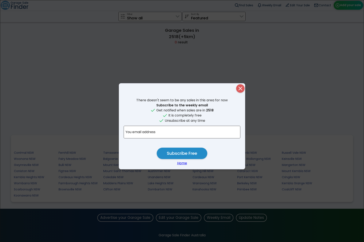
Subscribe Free (182, 153)
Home (182, 163)
